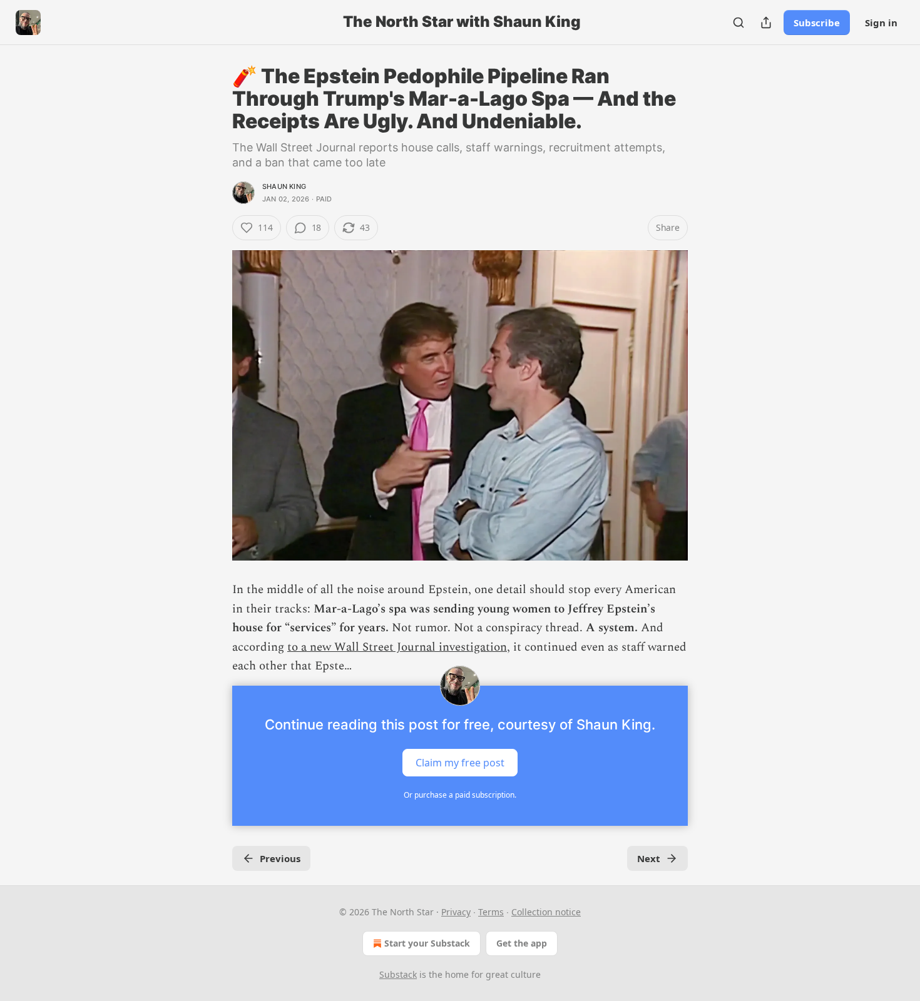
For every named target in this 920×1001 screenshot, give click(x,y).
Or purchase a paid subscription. (460, 795)
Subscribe (817, 22)
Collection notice (546, 912)
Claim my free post (460, 763)
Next (648, 858)
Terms (491, 912)
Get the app (521, 943)
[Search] (738, 22)
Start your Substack (427, 943)
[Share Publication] (766, 22)
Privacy (456, 912)
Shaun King (284, 186)
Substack (398, 974)
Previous (280, 858)
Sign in (881, 22)
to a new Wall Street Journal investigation (397, 647)
